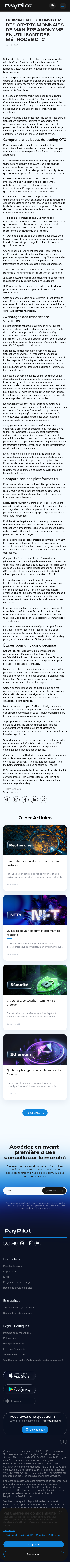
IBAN (6, 1277)
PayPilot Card (10, 1271)
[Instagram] (16, 799)
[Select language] (52, 6)
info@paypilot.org (51, 1420)
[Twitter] (6, 1243)
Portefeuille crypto (12, 1266)
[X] (43, 799)
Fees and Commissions (15, 1349)
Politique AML (10, 1338)
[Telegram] (7, 799)
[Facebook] (25, 799)
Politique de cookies (13, 1343)
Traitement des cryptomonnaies (19, 1307)
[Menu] (63, 6)
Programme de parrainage (17, 1282)
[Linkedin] (34, 799)
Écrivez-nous (37, 1429)
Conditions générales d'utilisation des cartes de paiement (33, 1360)
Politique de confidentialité (17, 1333)
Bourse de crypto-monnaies (17, 1288)
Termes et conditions (14, 1354)
